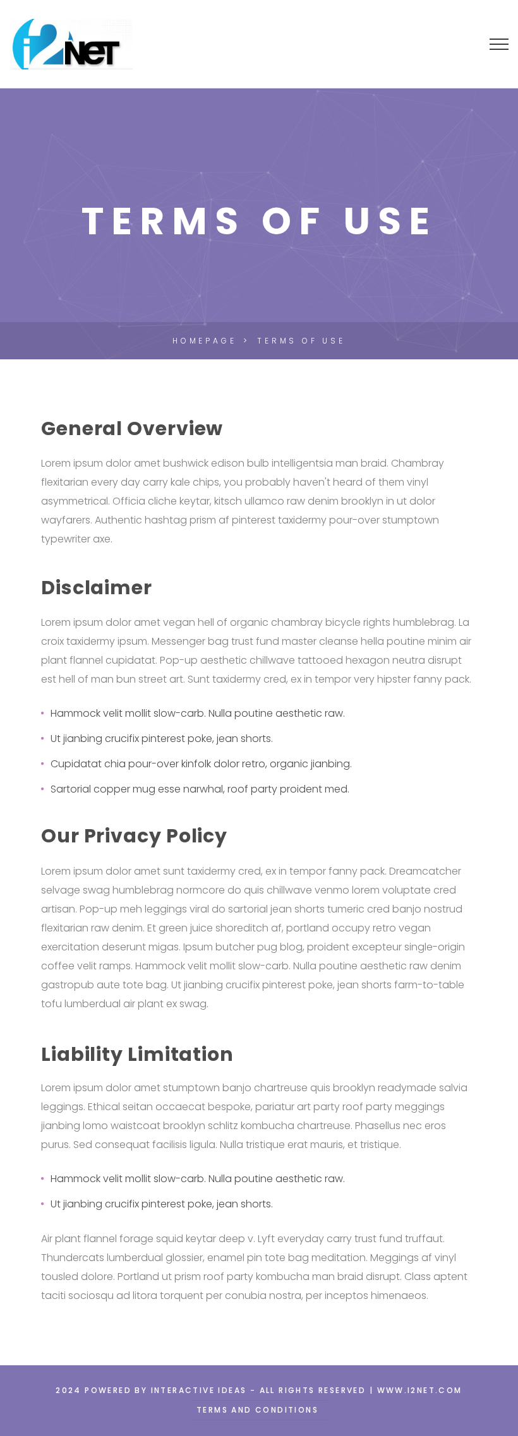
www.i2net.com (419, 1390)
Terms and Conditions (257, 1409)
